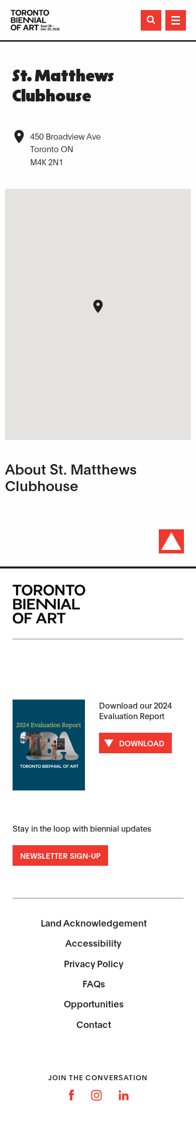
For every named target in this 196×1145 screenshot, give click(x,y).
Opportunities (94, 1003)
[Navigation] (175, 20)
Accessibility (93, 943)
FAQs (93, 983)
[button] (98, 306)
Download (141, 743)
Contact (93, 1024)
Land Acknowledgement (94, 923)
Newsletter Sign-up (60, 855)
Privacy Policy (94, 963)
